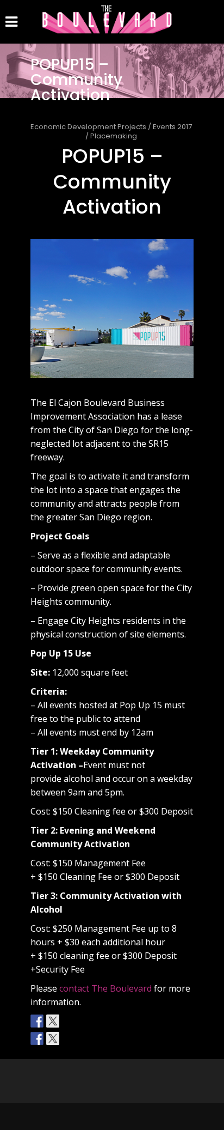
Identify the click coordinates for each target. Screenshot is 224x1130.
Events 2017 (172, 126)
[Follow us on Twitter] (52, 1021)
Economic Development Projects (88, 126)
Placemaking (113, 136)
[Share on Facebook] (36, 1038)
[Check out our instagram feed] (68, 1021)
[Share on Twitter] (52, 1038)
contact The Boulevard (106, 988)
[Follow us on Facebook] (36, 1021)
